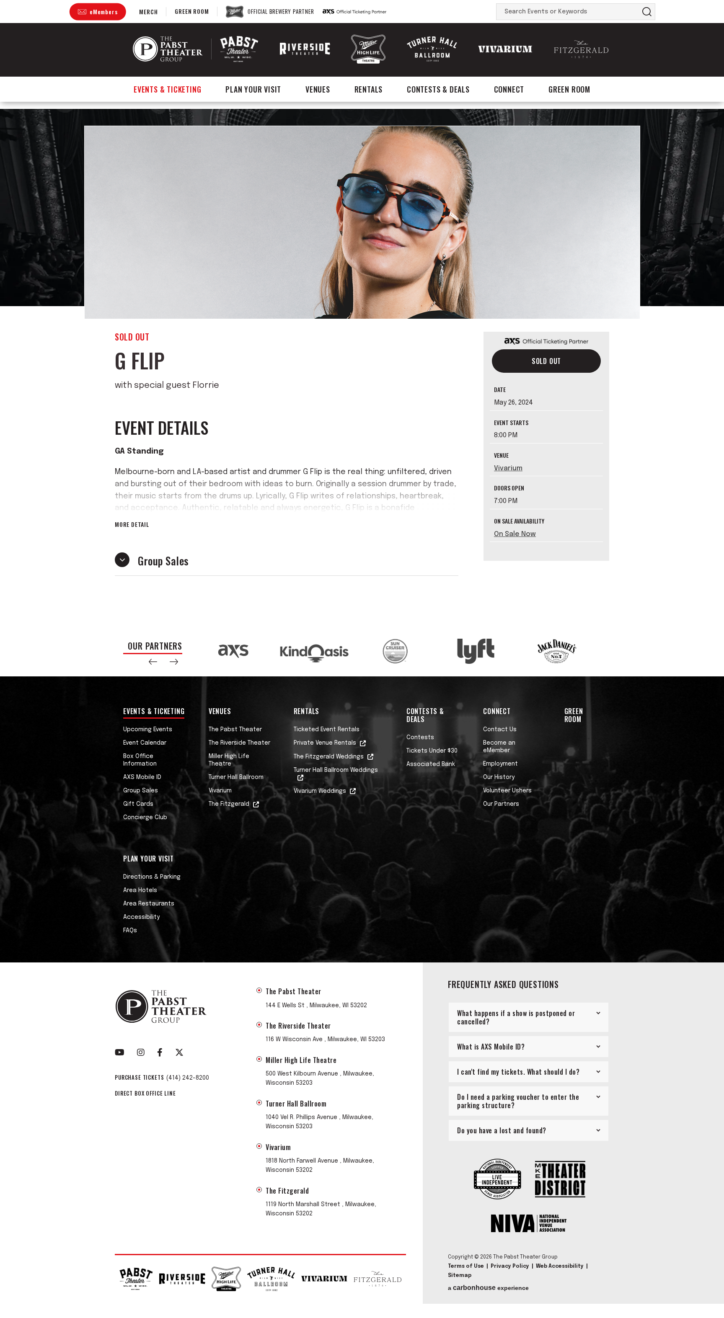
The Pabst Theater (235, 730)
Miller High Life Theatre (229, 760)
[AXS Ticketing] (354, 11)
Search (647, 11)
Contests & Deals (438, 89)
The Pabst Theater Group (168, 49)
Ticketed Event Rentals (326, 730)
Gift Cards (138, 804)
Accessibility (141, 917)
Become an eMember (499, 746)
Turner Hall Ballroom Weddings (336, 770)
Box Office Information (140, 760)
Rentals (368, 89)
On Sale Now (515, 534)
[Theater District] (560, 1180)
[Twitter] (179, 1052)
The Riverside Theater (239, 743)
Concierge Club (145, 817)
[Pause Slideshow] (590, 641)
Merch (148, 11)
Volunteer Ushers (507, 791)
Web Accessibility (560, 1266)
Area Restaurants (148, 904)
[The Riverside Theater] (305, 49)
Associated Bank (430, 764)
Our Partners (501, 804)
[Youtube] (119, 1052)
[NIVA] (528, 1224)
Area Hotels (140, 890)
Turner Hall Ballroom (236, 777)
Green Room (192, 11)
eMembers (103, 11)
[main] (362, 367)
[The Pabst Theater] (239, 49)
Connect (509, 89)
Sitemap (459, 1275)
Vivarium (508, 468)
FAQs (130, 931)
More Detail (132, 524)
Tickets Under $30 (432, 751)
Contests (420, 737)
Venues (317, 89)
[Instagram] (141, 1052)
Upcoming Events (147, 730)
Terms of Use (466, 1266)
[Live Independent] (497, 1180)
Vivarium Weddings (320, 791)
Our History (499, 777)
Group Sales (140, 791)
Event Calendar (144, 743)
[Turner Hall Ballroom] (432, 49)
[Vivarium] (505, 49)
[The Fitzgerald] (581, 49)
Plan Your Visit (253, 89)
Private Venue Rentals (325, 743)
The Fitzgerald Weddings (329, 757)
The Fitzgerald (229, 804)
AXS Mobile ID (142, 777)
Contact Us (500, 730)
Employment (500, 764)
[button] (153, 662)
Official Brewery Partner (281, 11)
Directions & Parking (152, 877)
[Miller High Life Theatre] (368, 48)
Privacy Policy (510, 1266)
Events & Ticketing (167, 89)
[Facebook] (160, 1052)
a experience (488, 1287)
